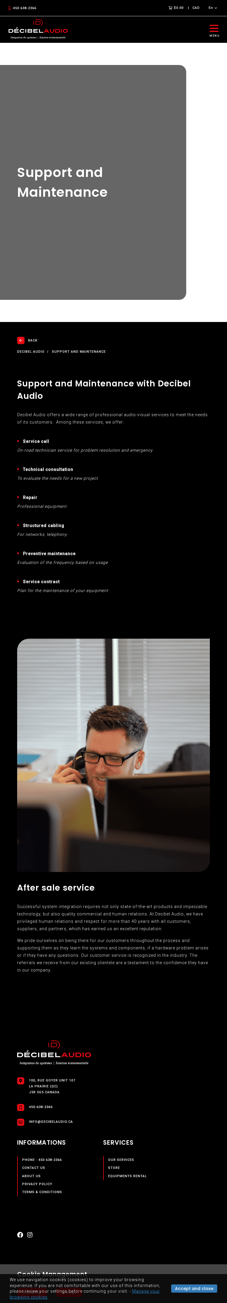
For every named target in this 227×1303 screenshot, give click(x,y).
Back (33, 340)
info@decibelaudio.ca (51, 1122)
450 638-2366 (24, 8)
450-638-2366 (41, 1107)
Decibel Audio (31, 352)
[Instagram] (30, 1236)
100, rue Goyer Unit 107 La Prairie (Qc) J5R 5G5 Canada (52, 1086)
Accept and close (194, 1288)
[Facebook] (20, 1236)
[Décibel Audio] (38, 29)
